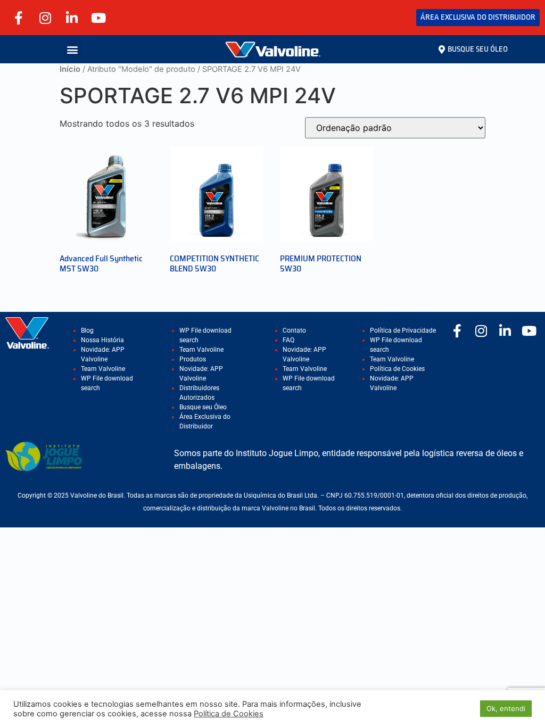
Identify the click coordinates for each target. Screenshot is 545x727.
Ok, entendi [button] (505, 708)
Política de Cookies (397, 369)
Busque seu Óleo (203, 407)
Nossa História (102, 340)
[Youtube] (98, 17)
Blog (87, 330)
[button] (72, 49)
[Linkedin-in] (72, 17)
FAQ (288, 340)
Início (70, 69)
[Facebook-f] (18, 17)
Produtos (192, 359)
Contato (294, 330)
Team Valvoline (103, 369)
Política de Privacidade (403, 330)
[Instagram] (45, 17)
